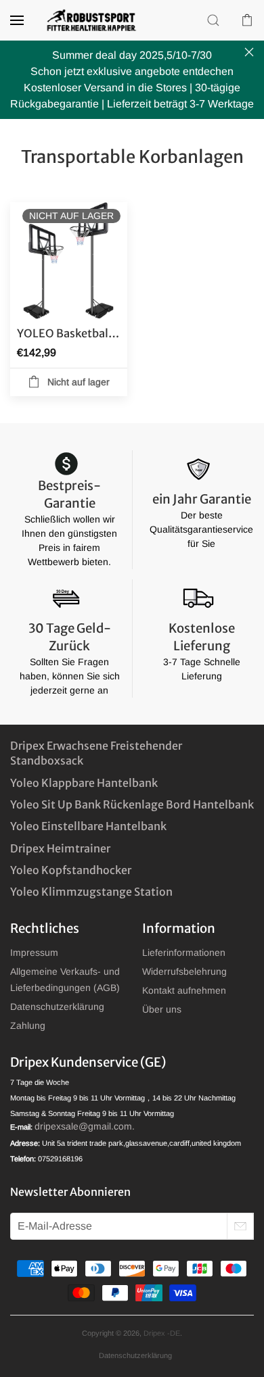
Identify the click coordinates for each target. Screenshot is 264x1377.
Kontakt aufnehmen (184, 990)
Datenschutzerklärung (57, 1006)
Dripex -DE (162, 1333)
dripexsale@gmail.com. (85, 1126)
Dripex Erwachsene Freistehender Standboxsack (96, 753)
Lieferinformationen (183, 952)
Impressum (34, 952)
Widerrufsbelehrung (184, 971)
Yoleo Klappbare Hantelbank (84, 783)
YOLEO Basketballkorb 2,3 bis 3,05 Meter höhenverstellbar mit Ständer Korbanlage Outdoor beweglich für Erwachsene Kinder (68, 333)
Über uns (161, 1009)
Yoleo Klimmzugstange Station (91, 891)
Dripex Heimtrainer (60, 848)
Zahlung (27, 1025)
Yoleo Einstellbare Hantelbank (88, 826)
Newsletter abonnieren (70, 1192)
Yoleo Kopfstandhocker (70, 870)
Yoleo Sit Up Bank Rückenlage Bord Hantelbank (132, 804)
